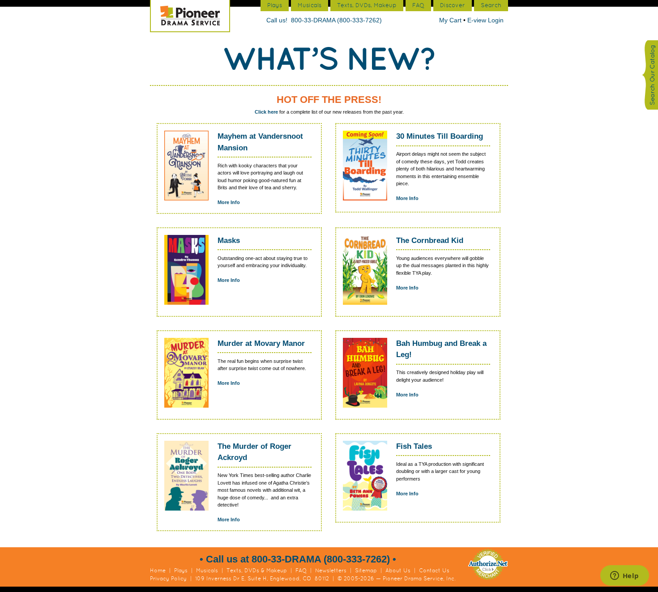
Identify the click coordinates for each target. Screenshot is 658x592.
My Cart (451, 20)
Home (158, 570)
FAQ (301, 570)
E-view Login (485, 20)
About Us (397, 570)
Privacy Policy (168, 578)
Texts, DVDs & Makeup (256, 570)
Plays (181, 570)
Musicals (207, 570)
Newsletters (330, 570)
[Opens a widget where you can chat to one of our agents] (624, 576)
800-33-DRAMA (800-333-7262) (336, 20)
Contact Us (434, 570)
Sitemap (366, 570)
